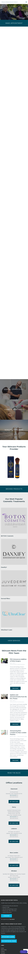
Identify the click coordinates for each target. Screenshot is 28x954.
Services (3, 953)
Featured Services (21, 664)
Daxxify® (4, 567)
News (26, 736)
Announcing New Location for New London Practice (18, 732)
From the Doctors (20, 702)
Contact (3, 951)
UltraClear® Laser (6, 630)
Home (2, 948)
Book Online (4, 949)
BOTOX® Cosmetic (7, 536)
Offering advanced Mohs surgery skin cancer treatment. (12, 6)
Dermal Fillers (5, 598)
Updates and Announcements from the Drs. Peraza (18, 696)
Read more (15, 688)
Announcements (13, 664)
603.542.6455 (13, 795)
